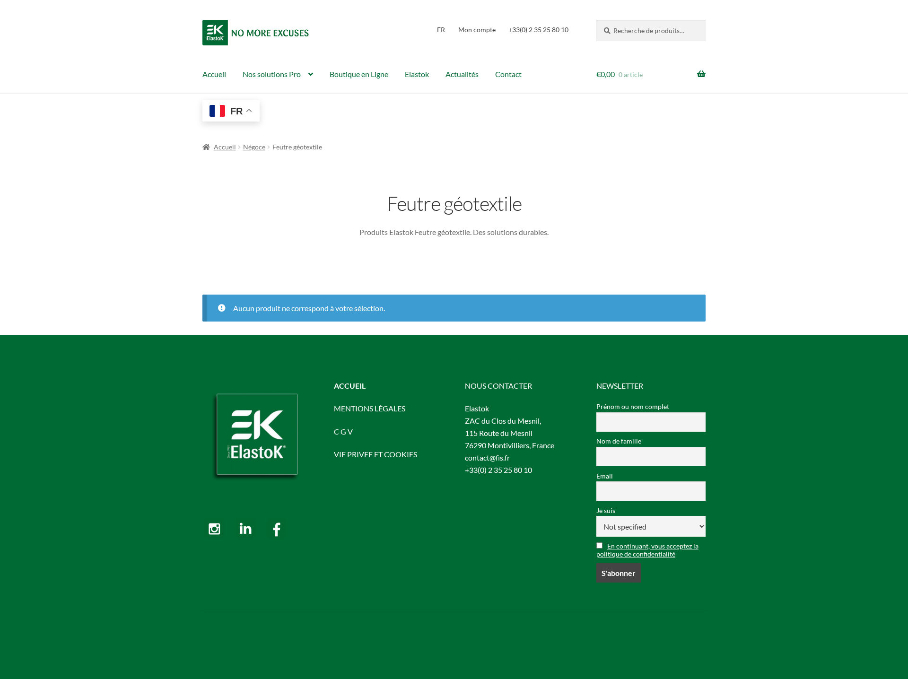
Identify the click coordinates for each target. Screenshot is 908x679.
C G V (343, 431)
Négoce (254, 147)
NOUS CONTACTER (498, 385)
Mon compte (477, 30)
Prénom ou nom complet (632, 406)
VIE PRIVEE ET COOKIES (375, 454)
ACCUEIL (350, 385)
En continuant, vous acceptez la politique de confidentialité (647, 550)
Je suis (605, 510)
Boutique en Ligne (359, 74)
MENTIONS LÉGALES (369, 408)
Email (604, 476)
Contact (508, 74)
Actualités (462, 74)
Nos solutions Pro (272, 74)
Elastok (417, 74)
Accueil (214, 74)
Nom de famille (618, 441)
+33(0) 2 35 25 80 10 (538, 30)
